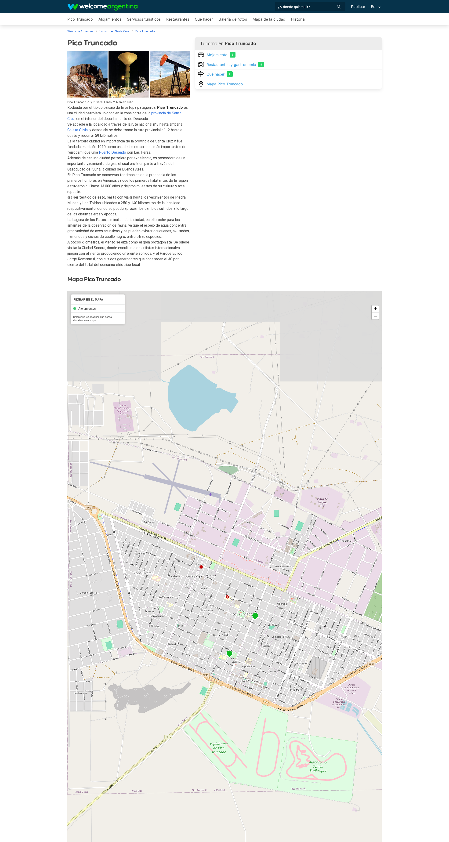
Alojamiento (219, 54)
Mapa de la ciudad (269, 19)
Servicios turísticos (144, 19)
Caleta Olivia (77, 130)
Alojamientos (109, 19)
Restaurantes (177, 19)
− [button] (375, 316)
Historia (298, 19)
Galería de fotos (232, 19)
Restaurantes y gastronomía (234, 64)
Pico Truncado (80, 19)
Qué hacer (204, 19)
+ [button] (375, 309)
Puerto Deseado (112, 152)
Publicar (358, 6)
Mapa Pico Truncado (224, 84)
